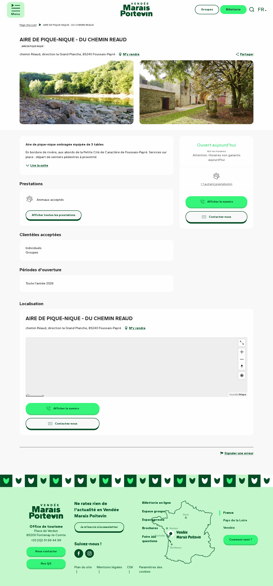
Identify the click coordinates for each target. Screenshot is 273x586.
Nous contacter (46, 551)
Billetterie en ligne (156, 503)
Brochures (150, 528)
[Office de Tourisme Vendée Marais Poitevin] (136, 9)
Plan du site (83, 567)
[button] (252, 9)
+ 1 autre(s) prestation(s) (216, 184)
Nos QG (46, 563)
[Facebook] (78, 555)
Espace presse (153, 520)
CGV (130, 567)
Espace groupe (153, 511)
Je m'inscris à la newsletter (99, 527)
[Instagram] (89, 555)
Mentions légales (109, 567)
